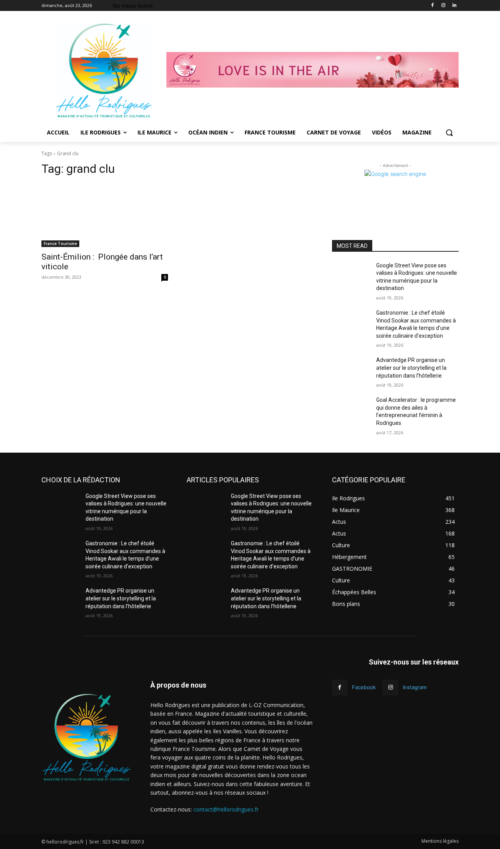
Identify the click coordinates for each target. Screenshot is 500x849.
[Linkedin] (454, 5)
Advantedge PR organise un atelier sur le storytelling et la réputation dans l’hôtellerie (411, 367)
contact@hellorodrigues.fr (226, 809)
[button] (449, 132)
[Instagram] (443, 5)
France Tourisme (60, 243)
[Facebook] (432, 5)
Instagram (415, 687)
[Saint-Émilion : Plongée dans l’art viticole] (104, 215)
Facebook (364, 687)
